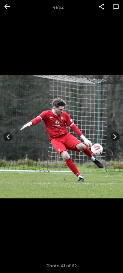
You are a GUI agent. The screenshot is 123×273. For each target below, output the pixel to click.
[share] (101, 7)
